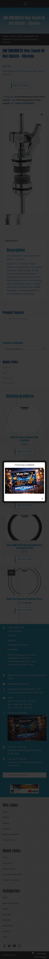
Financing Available (24, 464)
